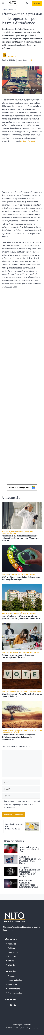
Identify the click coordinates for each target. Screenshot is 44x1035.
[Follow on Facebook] (7, 1005)
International (7, 732)
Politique (13, 533)
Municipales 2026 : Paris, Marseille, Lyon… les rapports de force (22, 695)
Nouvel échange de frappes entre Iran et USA (29, 849)
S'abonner (37, 3)
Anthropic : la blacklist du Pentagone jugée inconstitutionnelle (28, 883)
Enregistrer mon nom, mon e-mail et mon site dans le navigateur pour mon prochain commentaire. (22, 804)
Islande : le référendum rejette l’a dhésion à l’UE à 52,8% (30, 859)
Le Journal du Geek (27, 141)
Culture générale (26, 652)
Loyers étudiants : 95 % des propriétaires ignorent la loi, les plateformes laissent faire (21, 617)
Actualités (19, 531)
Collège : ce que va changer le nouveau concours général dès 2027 (18, 656)
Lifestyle (17, 732)
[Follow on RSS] (15, 1005)
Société (36, 652)
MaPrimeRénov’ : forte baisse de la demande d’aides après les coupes (21, 578)
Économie (5, 533)
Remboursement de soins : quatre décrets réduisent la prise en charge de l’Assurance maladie (20, 538)
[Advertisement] (22, 167)
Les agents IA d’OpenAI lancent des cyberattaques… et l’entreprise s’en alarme (29, 871)
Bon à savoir (9, 9)
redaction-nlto (11, 56)
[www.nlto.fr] (12, 3)
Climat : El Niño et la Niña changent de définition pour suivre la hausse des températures (18, 737)
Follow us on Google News (19, 487)
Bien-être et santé (8, 531)
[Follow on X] (11, 1005)
